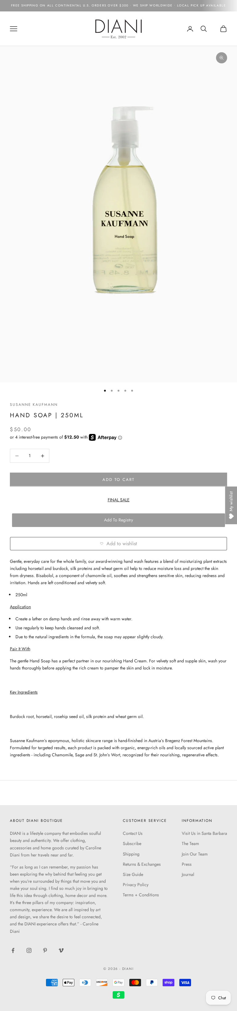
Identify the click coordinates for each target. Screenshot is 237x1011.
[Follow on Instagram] (29, 950)
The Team (190, 843)
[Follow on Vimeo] (61, 950)
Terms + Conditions (141, 895)
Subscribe (132, 843)
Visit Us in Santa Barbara (204, 833)
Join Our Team (195, 854)
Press (187, 864)
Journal (188, 874)
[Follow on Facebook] (13, 950)
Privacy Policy (135, 884)
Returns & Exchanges (142, 864)
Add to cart (118, 479)
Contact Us (133, 833)
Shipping (131, 854)
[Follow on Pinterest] (45, 950)
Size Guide (133, 874)
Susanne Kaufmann (34, 404)
